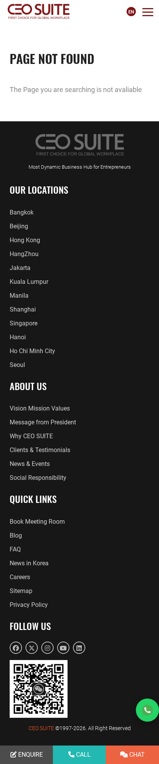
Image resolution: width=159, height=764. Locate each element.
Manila (19, 295)
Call (82, 754)
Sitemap (21, 591)
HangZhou (24, 254)
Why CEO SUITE (31, 436)
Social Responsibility (38, 477)
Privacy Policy (29, 604)
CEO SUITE (41, 728)
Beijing (19, 226)
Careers (20, 577)
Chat (136, 754)
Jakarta (20, 267)
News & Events (30, 463)
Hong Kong (25, 240)
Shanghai (23, 309)
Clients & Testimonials (40, 450)
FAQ (15, 549)
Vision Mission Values (40, 408)
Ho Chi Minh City (32, 351)
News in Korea (29, 563)
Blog (16, 535)
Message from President (43, 422)
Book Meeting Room (37, 521)
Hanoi (18, 337)
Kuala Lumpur (29, 281)
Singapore (23, 323)
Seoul (17, 365)
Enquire (30, 754)
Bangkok (22, 212)
